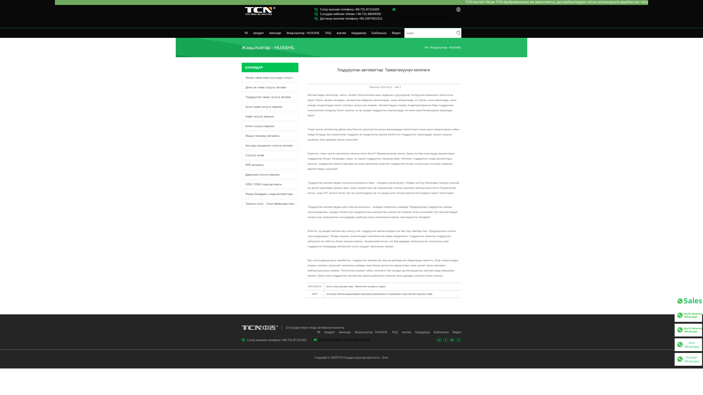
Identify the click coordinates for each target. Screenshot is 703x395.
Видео (396, 33)
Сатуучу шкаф (255, 155)
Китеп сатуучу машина (260, 126)
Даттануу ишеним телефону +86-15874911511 (351, 18)
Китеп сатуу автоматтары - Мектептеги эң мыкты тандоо (356, 286)
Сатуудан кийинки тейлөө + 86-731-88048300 (350, 14)
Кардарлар (359, 33)
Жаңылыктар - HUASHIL (303, 33)
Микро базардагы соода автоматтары (269, 193)
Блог (384, 357)
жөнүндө (275, 33)
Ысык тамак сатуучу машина (264, 106)
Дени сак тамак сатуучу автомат (266, 87)
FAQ (328, 33)
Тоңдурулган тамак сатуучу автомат (268, 97)
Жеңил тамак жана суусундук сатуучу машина (271, 77)
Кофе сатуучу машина (260, 116)
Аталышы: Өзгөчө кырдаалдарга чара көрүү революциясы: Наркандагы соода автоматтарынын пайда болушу (379, 294)
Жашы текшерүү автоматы (263, 135)
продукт (258, 33)
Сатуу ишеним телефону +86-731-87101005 (349, 9)
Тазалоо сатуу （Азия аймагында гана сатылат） (271, 203)
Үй (246, 33)
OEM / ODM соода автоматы (264, 184)
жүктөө (341, 33)
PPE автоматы (255, 164)
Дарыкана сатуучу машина (262, 174)
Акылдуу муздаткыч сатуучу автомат (269, 145)
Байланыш (379, 33)
